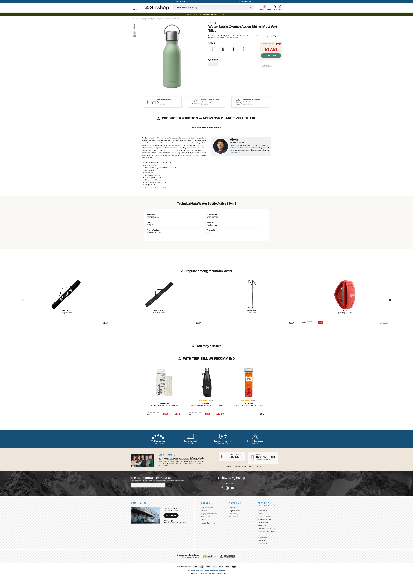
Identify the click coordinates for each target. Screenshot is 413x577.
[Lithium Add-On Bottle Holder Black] (206, 382)
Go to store (171, 515)
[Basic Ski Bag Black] (159, 295)
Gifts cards (204, 511)
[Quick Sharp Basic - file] (345, 295)
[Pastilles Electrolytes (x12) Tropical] (248, 382)
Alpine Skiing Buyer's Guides (266, 528)
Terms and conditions (208, 523)
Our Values (232, 508)
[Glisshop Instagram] (227, 488)
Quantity (213, 59)
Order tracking (205, 517)
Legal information (235, 511)
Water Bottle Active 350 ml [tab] (206, 127)
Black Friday (261, 540)
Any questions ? (263, 510)
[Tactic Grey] (252, 295)
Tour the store (233, 517)
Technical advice (263, 522)
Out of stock (271, 56)
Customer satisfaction (265, 516)
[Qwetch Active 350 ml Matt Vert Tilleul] (172, 56)
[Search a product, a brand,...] (251, 7)
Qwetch (213, 23)
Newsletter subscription (265, 519)
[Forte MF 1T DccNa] (164, 382)
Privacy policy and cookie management (213, 571)
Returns (203, 520)
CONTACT (234, 457)
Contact (260, 513)
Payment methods (207, 508)
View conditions (161, 104)
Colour (211, 43)
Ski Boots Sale (262, 537)
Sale (259, 534)
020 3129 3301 (235, 152)
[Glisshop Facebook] (222, 488)
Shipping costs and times (209, 514)
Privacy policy (233, 514)
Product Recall (262, 543)
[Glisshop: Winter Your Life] (157, 8)
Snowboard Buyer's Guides (266, 531)
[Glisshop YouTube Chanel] (232, 488)
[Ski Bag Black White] (66, 295)
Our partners (262, 525)
